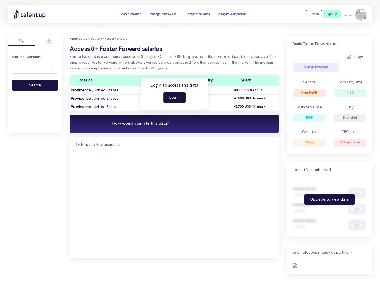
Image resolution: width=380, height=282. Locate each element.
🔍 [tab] (21, 41)
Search (35, 85)
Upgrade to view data (329, 199)
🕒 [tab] (48, 41)
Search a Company (26, 57)
